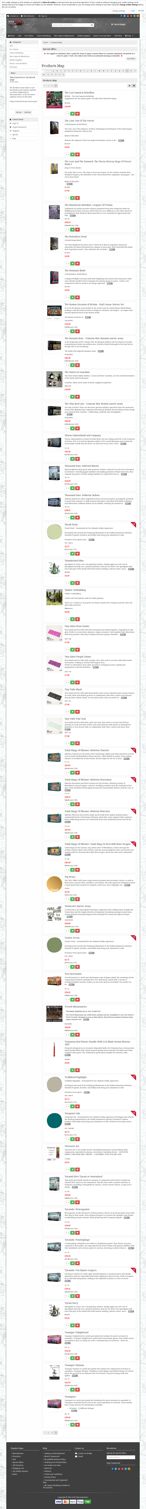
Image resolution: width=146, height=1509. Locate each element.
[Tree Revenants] (54, 981)
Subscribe (27, 112)
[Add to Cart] (72, 114)
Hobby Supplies (84, 36)
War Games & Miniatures (64, 36)
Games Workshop (44, 36)
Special (8, 7)
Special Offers (17, 1462)
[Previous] (44, 86)
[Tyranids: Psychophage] (54, 1247)
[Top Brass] (54, 884)
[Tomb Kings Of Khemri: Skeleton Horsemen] (54, 786)
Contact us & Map (85, 1453)
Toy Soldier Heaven (20, 1471)
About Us (48, 1468)
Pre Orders (29, 36)
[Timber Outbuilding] (54, 597)
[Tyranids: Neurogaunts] (54, 1216)
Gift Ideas (118, 36)
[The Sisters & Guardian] (54, 379)
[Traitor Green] (54, 945)
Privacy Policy (50, 1477)
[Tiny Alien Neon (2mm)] (54, 633)
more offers (131, 58)
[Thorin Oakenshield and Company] (54, 442)
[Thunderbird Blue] (54, 567)
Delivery (47, 1471)
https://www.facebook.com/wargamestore (26, 101)
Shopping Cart (18, 1468)
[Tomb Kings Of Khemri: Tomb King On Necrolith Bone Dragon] (54, 851)
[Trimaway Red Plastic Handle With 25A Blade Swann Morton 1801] (54, 1048)
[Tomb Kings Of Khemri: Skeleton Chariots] (54, 757)
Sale (19, 36)
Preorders (16, 1456)
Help (129, 36)
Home (12, 36)
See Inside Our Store (52, 1465)
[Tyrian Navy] (54, 1310)
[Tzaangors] (54, 1403)
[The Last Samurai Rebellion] (54, 99)
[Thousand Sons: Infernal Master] (54, 473)
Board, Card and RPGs (102, 36)
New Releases (29, 16)
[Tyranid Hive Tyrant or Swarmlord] (54, 1183)
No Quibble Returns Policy (55, 1459)
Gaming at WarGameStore (54, 1453)
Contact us (14, 16)
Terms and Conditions (53, 1474)
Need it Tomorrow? (52, 1456)
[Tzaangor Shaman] (54, 1372)
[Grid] (129, 86)
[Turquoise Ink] (54, 1120)
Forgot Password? (19, 127)
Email (80, 1456)
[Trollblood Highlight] (54, 1084)
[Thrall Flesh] (54, 531)
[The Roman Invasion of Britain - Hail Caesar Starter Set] (54, 311)
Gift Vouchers (17, 1465)
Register (15, 131)
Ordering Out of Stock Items (55, 1462)
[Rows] (134, 86)
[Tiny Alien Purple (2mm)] (54, 663)
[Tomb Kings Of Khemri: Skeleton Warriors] (54, 818)
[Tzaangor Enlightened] (54, 1339)
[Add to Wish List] (77, 114)
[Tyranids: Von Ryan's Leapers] (54, 1277)
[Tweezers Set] (54, 1153)
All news (18, 112)
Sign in (43, 16)
